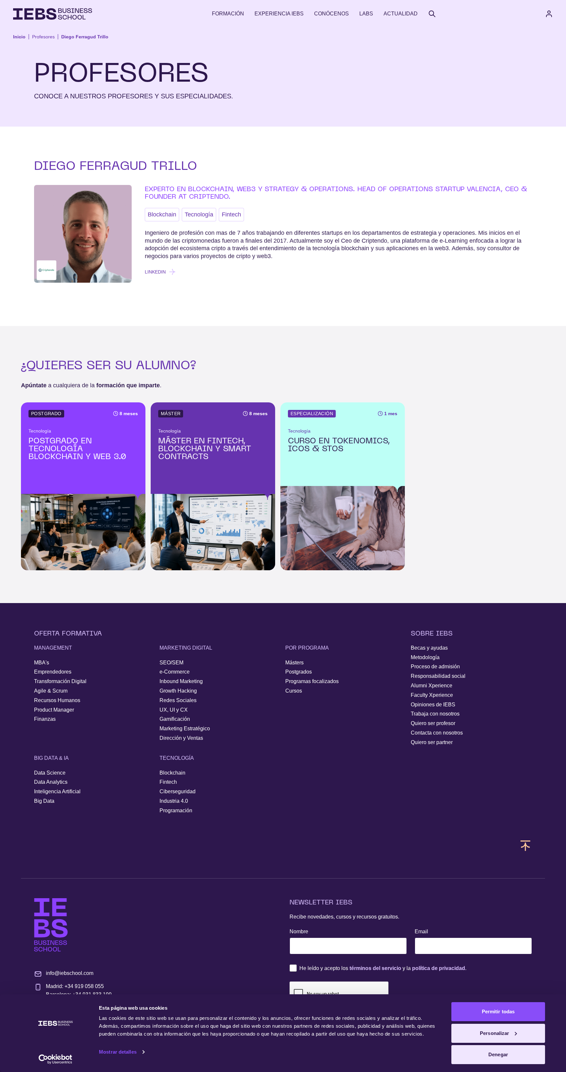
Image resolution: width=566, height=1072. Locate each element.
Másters (294, 662)
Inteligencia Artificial (57, 791)
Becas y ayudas (429, 648)
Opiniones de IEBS (433, 704)
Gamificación (175, 719)
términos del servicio (375, 968)
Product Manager (54, 710)
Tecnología (199, 214)
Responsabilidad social (438, 676)
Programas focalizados (312, 681)
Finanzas (45, 719)
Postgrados (298, 672)
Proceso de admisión (435, 666)
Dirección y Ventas (181, 738)
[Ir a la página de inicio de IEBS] (51, 925)
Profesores (43, 36)
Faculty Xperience (432, 695)
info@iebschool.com (69, 973)
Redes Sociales (178, 700)
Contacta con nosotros (437, 733)
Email (421, 931)
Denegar (498, 1054)
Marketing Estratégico (185, 728)
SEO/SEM (171, 662)
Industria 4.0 (174, 801)
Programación (176, 810)
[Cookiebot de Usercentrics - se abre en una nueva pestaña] (55, 1059)
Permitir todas (498, 1011)
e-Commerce (175, 672)
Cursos (293, 691)
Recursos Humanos (57, 700)
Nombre (299, 931)
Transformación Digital (60, 681)
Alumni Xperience (431, 685)
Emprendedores (52, 672)
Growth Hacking (178, 691)
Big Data (44, 801)
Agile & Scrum (50, 691)
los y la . (382, 968)
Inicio (19, 36)
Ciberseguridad (178, 791)
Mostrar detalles (118, 1052)
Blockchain (162, 214)
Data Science (50, 773)
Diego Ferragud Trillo (84, 36)
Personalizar (494, 1033)
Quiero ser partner (432, 742)
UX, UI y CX (174, 710)
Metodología (425, 657)
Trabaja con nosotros (435, 714)
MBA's (41, 662)
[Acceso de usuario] (555, 14)
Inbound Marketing (181, 681)
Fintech (231, 214)
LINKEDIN (155, 271)
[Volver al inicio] (52, 14)
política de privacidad (438, 968)
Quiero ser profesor (433, 723)
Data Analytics (50, 782)
